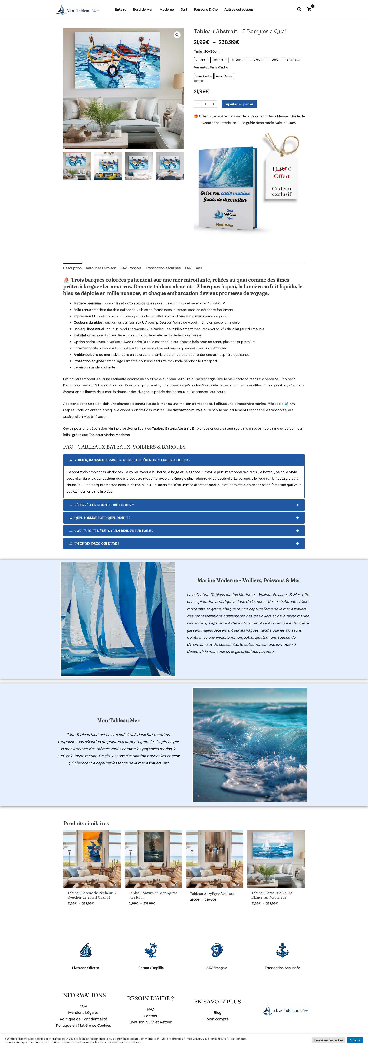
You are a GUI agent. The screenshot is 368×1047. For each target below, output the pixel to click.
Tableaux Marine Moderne (109, 434)
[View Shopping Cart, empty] (309, 9)
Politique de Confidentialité (83, 1019)
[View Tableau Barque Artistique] (170, 166)
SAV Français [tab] (131, 268)
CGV (83, 1006)
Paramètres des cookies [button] (328, 1040)
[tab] (184, 460)
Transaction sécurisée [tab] (163, 268)
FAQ (150, 1009)
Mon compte (218, 1019)
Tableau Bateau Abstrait (171, 428)
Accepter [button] (355, 1040)
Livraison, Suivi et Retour (150, 1022)
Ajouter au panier (239, 104)
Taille (198, 51)
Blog (218, 1013)
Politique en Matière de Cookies (83, 1025)
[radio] (202, 60)
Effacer (199, 81)
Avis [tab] (199, 268)
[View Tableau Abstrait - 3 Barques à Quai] (77, 166)
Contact (150, 1016)
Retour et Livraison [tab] (101, 268)
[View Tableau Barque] (139, 166)
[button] (299, 9)
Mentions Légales (83, 1013)
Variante (200, 67)
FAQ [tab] (188, 268)
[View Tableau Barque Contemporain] (108, 166)
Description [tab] (72, 268)
